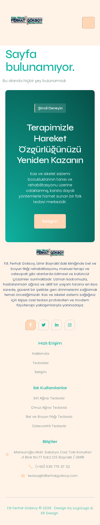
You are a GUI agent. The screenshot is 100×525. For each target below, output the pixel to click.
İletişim (50, 221)
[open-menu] (88, 23)
